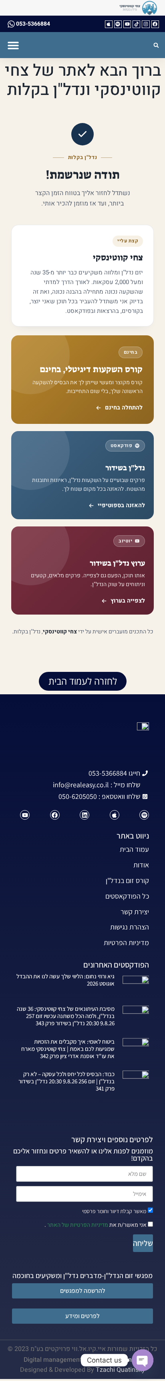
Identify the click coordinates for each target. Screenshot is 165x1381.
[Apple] (109, 24)
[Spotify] (118, 24)
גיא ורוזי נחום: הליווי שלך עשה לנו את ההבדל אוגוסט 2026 (65, 979)
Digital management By (57, 1360)
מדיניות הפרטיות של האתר (77, 1225)
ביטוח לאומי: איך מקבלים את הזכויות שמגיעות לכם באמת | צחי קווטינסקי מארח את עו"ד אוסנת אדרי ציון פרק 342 (68, 1049)
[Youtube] (127, 24)
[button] (13, 45)
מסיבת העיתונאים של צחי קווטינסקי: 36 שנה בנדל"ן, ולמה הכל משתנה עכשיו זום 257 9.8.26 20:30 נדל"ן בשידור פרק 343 (66, 1016)
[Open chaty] (142, 1360)
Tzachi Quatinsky (120, 1370)
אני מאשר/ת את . (96, 1225)
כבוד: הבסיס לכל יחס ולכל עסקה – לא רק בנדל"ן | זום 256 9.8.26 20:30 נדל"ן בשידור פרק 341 (66, 1081)
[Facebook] (155, 24)
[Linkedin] (84, 815)
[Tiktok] (136, 24)
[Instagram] (145, 24)
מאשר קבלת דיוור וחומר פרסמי (114, 1210)
